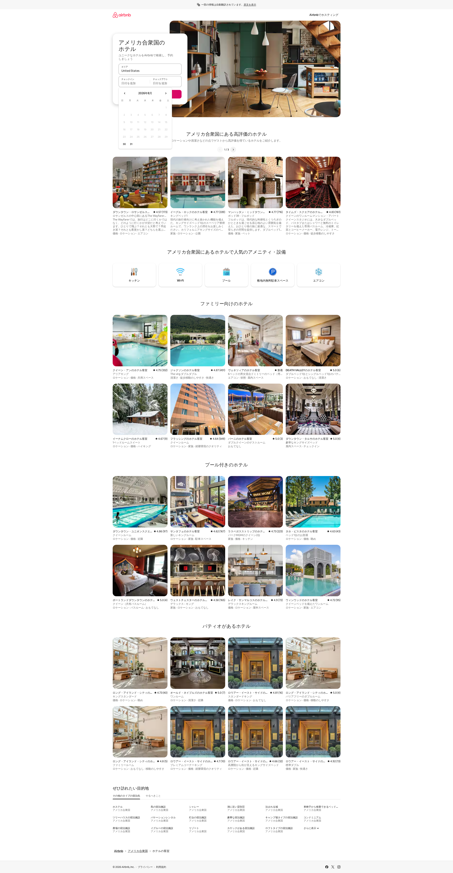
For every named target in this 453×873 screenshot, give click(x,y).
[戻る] (220, 149)
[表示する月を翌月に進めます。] (166, 93)
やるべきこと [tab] (153, 795)
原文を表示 (250, 4)
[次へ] (233, 149)
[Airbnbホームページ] (122, 14)
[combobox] (150, 71)
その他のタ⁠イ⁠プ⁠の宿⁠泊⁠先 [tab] (126, 795)
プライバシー (145, 867)
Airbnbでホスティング (323, 15)
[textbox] (134, 83)
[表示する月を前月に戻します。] (125, 93)
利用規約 (161, 867)
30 (124, 144)
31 (131, 144)
